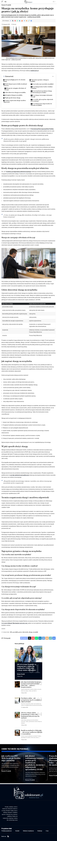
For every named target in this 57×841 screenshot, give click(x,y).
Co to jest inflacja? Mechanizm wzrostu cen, (14, 623)
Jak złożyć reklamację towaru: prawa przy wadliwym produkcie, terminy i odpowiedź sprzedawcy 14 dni (35, 762)
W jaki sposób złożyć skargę (12, 98)
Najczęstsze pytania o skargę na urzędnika (39, 80)
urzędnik (35, 632)
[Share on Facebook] (10, 21)
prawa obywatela (23, 632)
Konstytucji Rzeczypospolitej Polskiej (42, 129)
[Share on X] (13, 21)
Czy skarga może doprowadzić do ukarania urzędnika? (41, 104)
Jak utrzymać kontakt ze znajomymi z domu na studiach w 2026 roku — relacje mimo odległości (26, 667)
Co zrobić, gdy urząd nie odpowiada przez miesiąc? (42, 100)
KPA (11, 632)
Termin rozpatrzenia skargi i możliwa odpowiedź (14, 101)
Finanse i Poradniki (6, 5)
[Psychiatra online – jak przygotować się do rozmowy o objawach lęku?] (17, 700)
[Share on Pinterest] (15, 21)
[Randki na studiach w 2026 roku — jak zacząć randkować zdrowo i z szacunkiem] (17, 733)
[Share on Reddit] (22, 21)
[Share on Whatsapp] (17, 21)
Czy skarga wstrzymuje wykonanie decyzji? (41, 96)
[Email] (27, 21)
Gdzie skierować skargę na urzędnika (15, 92)
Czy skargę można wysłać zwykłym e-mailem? (41, 87)
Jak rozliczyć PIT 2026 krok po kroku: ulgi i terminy (11, 758)
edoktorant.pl (35, 70)
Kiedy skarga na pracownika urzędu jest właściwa (15, 84)
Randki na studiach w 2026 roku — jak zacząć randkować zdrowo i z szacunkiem (31, 732)
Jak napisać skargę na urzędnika (13, 95)
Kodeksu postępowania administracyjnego (18, 171)
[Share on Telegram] (24, 21)
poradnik (15, 632)
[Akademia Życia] (28, 1)
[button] (2, 2)
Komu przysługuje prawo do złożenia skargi (14, 80)
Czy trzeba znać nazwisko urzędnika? (43, 84)
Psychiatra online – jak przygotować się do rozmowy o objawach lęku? (31, 699)
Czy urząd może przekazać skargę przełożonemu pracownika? (41, 91)
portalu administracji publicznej (19, 475)
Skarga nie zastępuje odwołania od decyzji (15, 89)
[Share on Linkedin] (20, 21)
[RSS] (8, 836)
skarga (31, 632)
